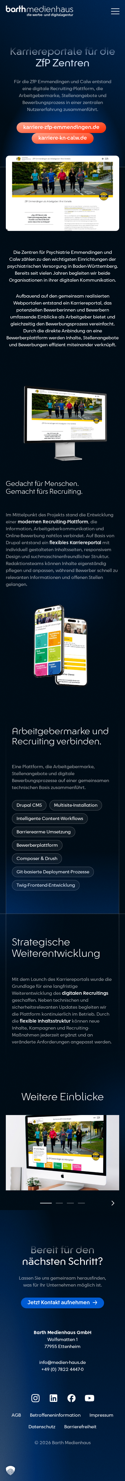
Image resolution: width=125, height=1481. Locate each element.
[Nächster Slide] (112, 1203)
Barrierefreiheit (80, 1426)
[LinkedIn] (53, 1398)
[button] (10, 1470)
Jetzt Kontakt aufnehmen (62, 1303)
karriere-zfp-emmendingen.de (61, 127)
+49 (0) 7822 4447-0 (62, 1369)
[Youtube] (89, 1398)
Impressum (101, 1415)
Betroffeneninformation (55, 1415)
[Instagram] (35, 1398)
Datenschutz (41, 1426)
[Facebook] (71, 1398)
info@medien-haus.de (62, 1362)
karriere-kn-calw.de (62, 138)
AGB (16, 1415)
